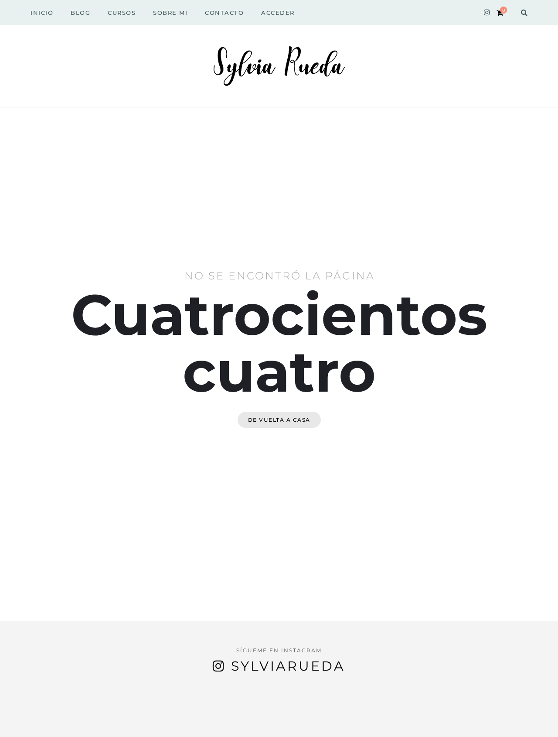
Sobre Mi (170, 12)
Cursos (122, 12)
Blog (80, 12)
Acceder (278, 12)
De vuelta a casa (279, 420)
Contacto (224, 12)
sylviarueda (288, 666)
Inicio (42, 12)
